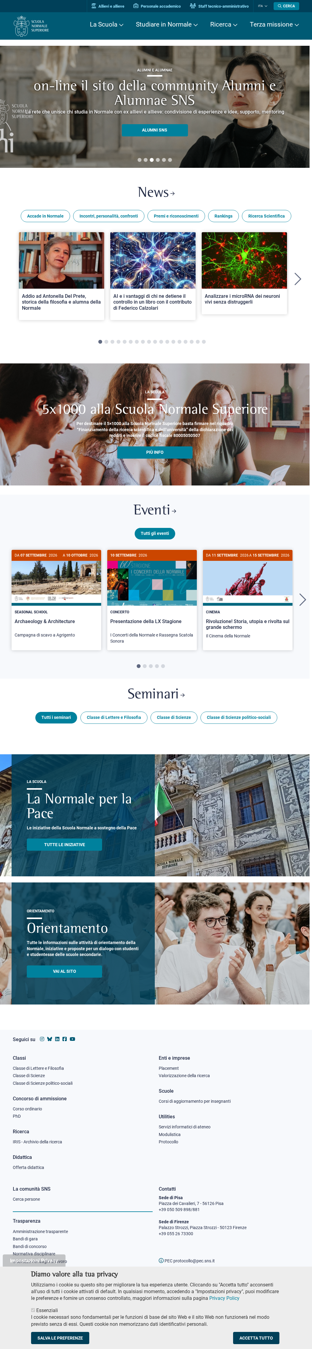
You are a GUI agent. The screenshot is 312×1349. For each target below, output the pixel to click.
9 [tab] (149, 342)
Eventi (151, 511)
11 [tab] (161, 342)
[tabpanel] (155, 107)
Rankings (223, 216)
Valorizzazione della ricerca (184, 1075)
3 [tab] (152, 160)
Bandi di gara (25, 1238)
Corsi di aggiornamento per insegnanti (195, 1101)
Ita (260, 6)
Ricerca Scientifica (266, 216)
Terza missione (271, 24)
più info (155, 452)
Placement (169, 1068)
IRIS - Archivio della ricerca (37, 1141)
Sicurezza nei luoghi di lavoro (40, 1261)
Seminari (153, 695)
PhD (17, 1116)
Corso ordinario (27, 1108)
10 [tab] (155, 342)
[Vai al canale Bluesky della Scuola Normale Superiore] (49, 1039)
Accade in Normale (45, 216)
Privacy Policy (224, 1298)
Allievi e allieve (111, 6)
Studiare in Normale (164, 24)
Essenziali (47, 1310)
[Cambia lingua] (265, 6)
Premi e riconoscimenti (176, 216)
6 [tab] (170, 160)
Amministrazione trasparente (40, 1231)
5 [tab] (164, 160)
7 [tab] (137, 342)
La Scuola (103, 24)
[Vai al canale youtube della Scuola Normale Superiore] (72, 1039)
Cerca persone (26, 1199)
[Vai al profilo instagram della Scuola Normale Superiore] (42, 1039)
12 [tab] (167, 342)
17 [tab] (198, 342)
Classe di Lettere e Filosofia (114, 717)
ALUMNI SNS (154, 130)
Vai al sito (64, 971)
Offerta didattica (28, 1167)
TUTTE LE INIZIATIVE (64, 844)
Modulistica (170, 1134)
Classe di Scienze (174, 717)
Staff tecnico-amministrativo (223, 6)
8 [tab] (143, 342)
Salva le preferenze (60, 1338)
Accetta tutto (256, 1338)
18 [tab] (204, 342)
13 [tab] (173, 342)
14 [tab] (179, 342)
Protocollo (168, 1141)
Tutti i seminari (56, 717)
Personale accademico (160, 6)
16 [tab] (192, 342)
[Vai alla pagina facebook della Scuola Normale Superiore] (64, 1039)
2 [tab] (146, 160)
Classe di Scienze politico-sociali (239, 717)
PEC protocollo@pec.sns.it (189, 1260)
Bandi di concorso (30, 1246)
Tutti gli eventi (155, 533)
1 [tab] (139, 160)
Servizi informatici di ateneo (185, 1126)
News (153, 193)
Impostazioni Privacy (34, 1260)
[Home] (31, 26)
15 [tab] (186, 342)
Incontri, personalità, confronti (109, 216)
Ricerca (220, 24)
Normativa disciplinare (34, 1253)
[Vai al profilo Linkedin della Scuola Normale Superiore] (57, 1039)
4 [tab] (158, 160)
